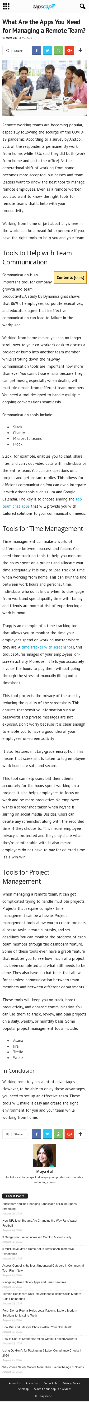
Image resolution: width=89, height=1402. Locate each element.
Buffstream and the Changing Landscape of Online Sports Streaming (39, 1206)
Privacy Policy (71, 1383)
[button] (81, 6)
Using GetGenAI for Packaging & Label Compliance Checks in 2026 (42, 1353)
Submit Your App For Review (52, 1389)
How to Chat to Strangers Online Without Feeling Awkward (39, 1339)
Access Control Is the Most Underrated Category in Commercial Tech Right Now (43, 1268)
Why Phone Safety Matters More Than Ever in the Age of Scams (43, 1367)
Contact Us (50, 1383)
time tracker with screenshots (47, 647)
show (79, 277)
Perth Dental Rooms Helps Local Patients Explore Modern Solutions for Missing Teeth (39, 1313)
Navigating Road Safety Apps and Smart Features (34, 1282)
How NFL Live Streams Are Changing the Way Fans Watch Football (40, 1223)
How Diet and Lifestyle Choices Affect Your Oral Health (37, 1327)
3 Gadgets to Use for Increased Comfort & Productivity (36, 1237)
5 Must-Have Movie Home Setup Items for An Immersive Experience (38, 1251)
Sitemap (23, 1389)
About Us (14, 1383)
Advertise (32, 1383)
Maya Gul (11, 38)
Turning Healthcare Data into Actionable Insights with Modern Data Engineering (41, 1296)
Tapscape (46, 1396)
